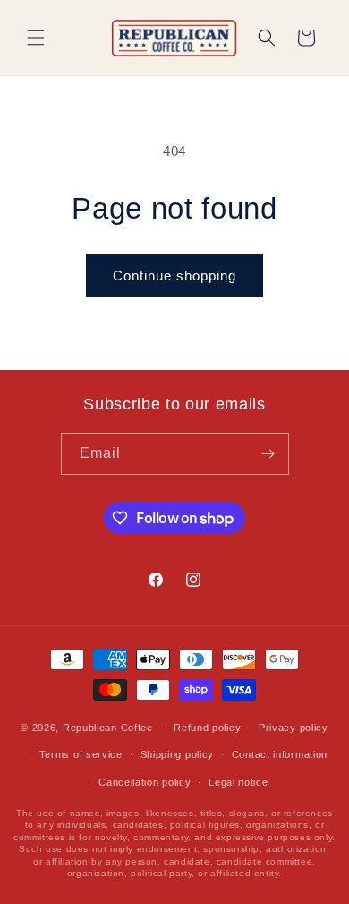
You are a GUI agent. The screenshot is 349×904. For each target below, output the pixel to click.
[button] (35, 37)
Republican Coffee (108, 727)
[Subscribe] (268, 454)
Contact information (280, 754)
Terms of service (81, 754)
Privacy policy (293, 727)
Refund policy (207, 727)
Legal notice (238, 782)
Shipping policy (177, 754)
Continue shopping (174, 275)
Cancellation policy (144, 782)
